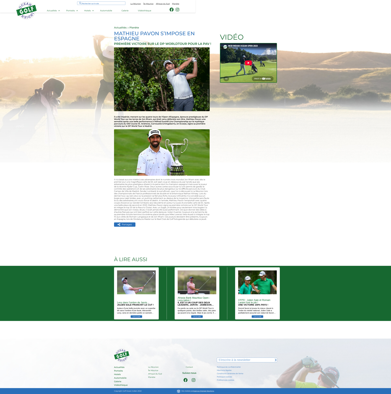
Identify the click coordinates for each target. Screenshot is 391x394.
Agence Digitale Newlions (203, 391)
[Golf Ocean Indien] (26, 18)
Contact (189, 367)
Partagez (127, 224)
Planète (134, 27)
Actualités (120, 27)
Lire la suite (136, 316)
